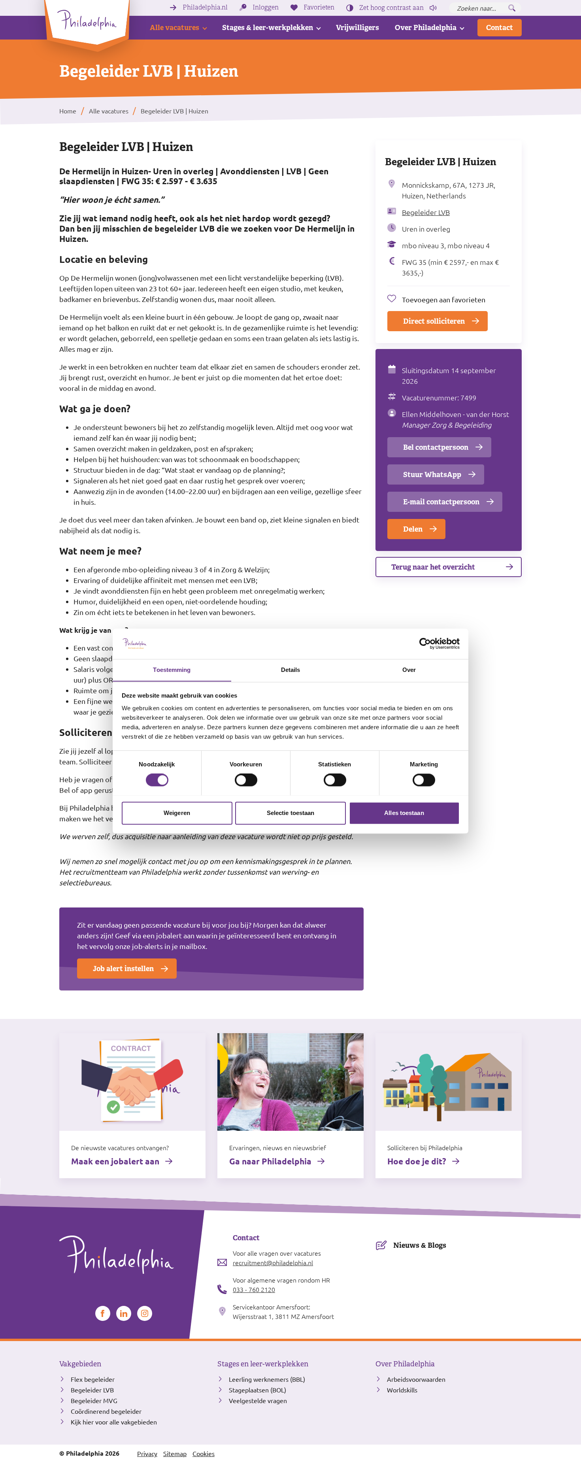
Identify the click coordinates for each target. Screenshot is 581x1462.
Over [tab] (409, 669)
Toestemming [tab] (172, 669)
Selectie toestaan (291, 812)
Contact (499, 27)
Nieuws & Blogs (419, 1245)
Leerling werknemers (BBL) (267, 1379)
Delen (413, 529)
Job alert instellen (123, 968)
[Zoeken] (512, 8)
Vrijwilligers (357, 27)
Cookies (203, 1453)
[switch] (246, 779)
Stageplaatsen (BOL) (257, 1390)
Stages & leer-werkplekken (267, 27)
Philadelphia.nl (205, 7)
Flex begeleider (93, 1379)
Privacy (147, 1453)
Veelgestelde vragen (258, 1400)
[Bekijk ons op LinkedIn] (123, 1313)
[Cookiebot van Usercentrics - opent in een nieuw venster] (425, 643)
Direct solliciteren (434, 321)
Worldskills (402, 1390)
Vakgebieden (80, 1364)
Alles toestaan (404, 812)
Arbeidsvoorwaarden (416, 1379)
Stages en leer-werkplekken (262, 1364)
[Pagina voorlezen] (433, 7)
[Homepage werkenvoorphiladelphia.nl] (132, 1255)
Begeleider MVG (94, 1400)
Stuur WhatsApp (432, 474)
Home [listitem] (68, 111)
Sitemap (175, 1453)
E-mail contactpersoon (441, 501)
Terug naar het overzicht (433, 567)
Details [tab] (290, 669)
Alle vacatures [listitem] (107, 111)
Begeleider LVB (426, 212)
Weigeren (177, 812)
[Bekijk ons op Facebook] (102, 1313)
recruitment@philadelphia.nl (273, 1262)
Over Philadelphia (425, 27)
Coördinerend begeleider (106, 1411)
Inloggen (266, 7)
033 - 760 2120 (254, 1289)
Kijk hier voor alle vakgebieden (114, 1422)
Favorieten (319, 7)
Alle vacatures (174, 27)
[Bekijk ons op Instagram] (144, 1313)
